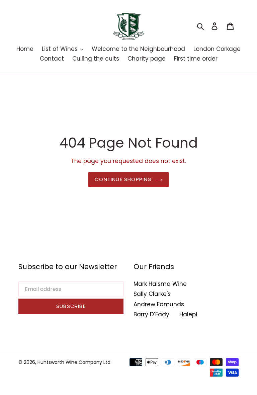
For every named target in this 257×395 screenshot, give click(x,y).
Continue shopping (123, 179)
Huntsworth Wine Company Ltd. (74, 362)
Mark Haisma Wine (160, 284)
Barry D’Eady (151, 314)
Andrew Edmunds (159, 304)
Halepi (188, 314)
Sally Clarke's (152, 294)
